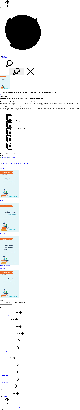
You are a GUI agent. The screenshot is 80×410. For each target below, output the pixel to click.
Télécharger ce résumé (4, 96)
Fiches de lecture (4, 55)
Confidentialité (4, 389)
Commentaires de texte (5, 58)
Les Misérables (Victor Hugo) (6, 329)
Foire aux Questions (5, 375)
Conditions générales (5, 382)
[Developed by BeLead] (19, 409)
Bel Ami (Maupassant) (5, 351)
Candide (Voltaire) (5, 322)
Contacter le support (5, 396)
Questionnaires (4, 57)
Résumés (3, 56)
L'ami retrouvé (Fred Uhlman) (6, 315)
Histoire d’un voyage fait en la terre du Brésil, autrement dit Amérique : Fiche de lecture (15, 163)
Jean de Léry (1, 94)
